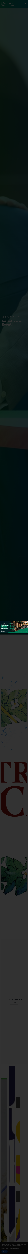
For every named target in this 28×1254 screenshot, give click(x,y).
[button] (25, 623)
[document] (14, 627)
